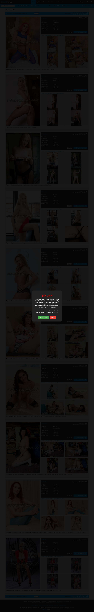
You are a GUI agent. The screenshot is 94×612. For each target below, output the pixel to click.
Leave (52, 317)
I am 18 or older (44, 317)
